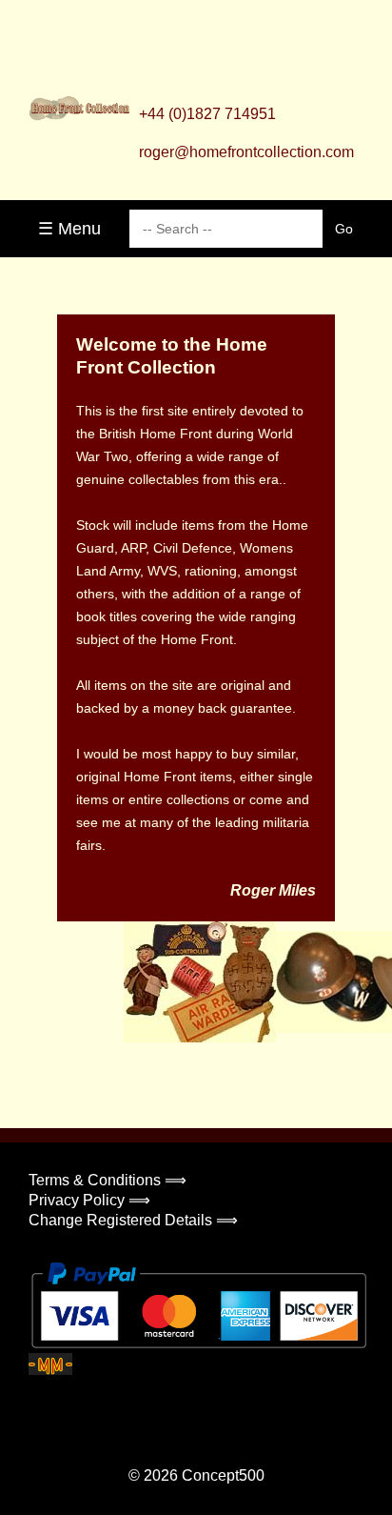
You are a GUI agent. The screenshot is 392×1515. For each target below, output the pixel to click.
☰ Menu (69, 228)
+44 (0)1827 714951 (207, 114)
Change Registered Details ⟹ (133, 1220)
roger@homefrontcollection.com (246, 152)
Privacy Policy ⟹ (89, 1200)
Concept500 (223, 1475)
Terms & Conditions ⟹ (107, 1180)
